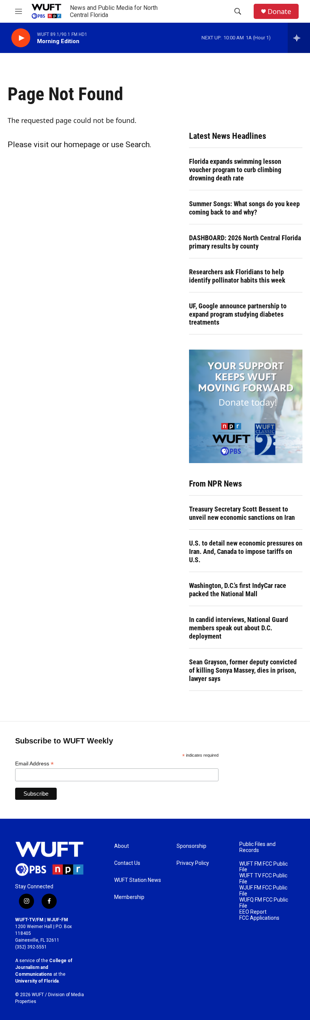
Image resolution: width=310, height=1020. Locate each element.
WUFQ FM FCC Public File (263, 903)
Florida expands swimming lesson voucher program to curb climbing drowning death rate (235, 169)
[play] (21, 38)
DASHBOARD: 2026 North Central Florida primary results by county (245, 242)
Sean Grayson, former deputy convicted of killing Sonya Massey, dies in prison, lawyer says (243, 670)
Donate (279, 12)
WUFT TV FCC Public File (263, 879)
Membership (129, 897)
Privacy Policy (193, 863)
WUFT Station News (137, 880)
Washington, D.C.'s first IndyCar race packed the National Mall (237, 590)
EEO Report (253, 912)
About (121, 846)
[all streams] (299, 38)
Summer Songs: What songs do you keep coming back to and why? (244, 208)
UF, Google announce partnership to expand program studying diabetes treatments (238, 314)
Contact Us (127, 863)
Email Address (34, 763)
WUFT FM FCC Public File (263, 867)
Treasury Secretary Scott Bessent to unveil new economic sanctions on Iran (242, 513)
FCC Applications (259, 918)
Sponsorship (191, 846)
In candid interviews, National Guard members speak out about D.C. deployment (238, 628)
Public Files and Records (257, 847)
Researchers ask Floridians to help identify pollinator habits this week (237, 276)
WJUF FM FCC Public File (263, 891)
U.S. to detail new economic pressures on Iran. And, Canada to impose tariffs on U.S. (245, 551)
